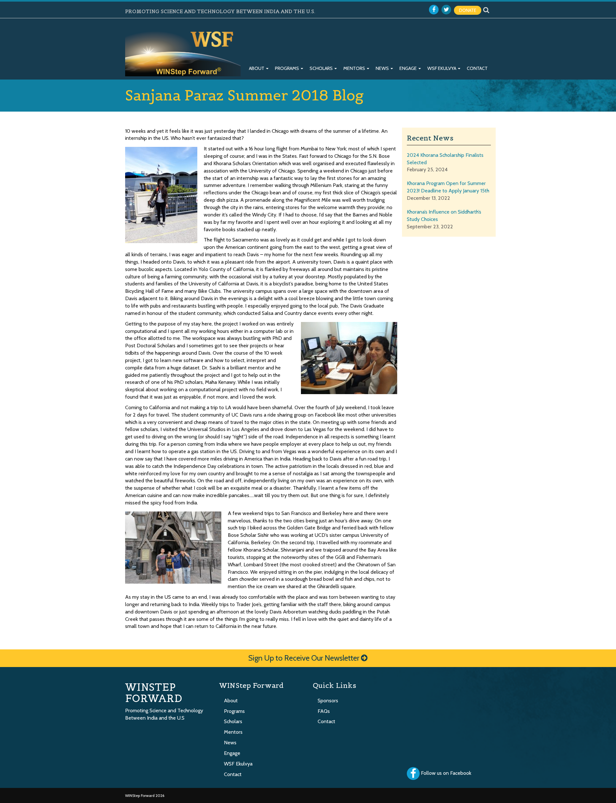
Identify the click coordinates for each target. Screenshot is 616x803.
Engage (408, 68)
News (383, 68)
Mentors (354, 68)
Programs (287, 68)
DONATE (467, 10)
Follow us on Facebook (446, 773)
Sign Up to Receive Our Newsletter (304, 658)
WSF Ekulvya (442, 68)
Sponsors (328, 700)
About (257, 68)
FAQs (324, 711)
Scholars (322, 68)
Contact (477, 68)
